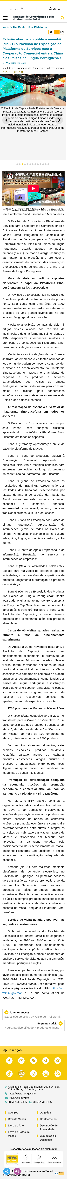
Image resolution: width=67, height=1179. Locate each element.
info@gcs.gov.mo (19, 1098)
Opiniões (45, 1112)
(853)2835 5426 (42, 1102)
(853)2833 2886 (17, 1102)
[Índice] (4, 18)
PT (56, 32)
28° (56, 8)
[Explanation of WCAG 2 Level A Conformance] (59, 1173)
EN (62, 32)
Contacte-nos (48, 1119)
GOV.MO (13, 1112)
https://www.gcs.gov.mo (22, 1093)
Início (5, 27)
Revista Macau (17, 1119)
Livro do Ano (16, 1125)
